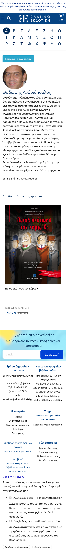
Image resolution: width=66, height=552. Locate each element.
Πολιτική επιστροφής (48, 456)
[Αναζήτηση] (9, 18)
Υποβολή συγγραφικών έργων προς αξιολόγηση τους (18, 446)
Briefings (18, 428)
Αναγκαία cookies (23, 497)
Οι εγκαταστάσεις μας (17, 424)
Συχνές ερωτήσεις (48, 460)
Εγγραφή (52, 354)
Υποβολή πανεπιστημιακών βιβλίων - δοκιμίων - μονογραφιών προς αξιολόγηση (18, 467)
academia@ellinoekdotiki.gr (48, 424)
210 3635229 (56, 387)
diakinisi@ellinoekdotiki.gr (48, 399)
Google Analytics (22, 520)
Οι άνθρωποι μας (18, 420)
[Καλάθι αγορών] (3, 18)
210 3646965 (40, 387)
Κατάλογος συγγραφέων (18, 58)
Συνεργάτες (18, 433)
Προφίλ (18, 416)
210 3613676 (54, 383)
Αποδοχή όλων (42, 546)
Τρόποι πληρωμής (48, 447)
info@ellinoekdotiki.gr (48, 395)
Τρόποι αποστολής (48, 451)
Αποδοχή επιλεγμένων (16, 546)
